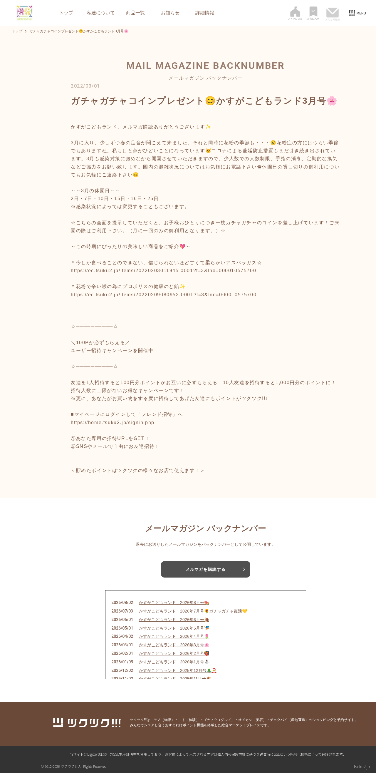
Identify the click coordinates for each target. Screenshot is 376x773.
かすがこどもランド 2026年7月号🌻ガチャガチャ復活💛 (193, 611)
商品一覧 (135, 13)
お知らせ (170, 13)
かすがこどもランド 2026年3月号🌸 (174, 645)
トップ (66, 13)
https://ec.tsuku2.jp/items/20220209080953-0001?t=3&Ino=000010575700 (163, 294)
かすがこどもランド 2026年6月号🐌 (174, 619)
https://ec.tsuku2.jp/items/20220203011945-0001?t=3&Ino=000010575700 (163, 270)
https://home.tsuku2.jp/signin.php (113, 422)
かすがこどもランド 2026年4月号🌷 (174, 636)
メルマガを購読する (206, 569)
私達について (101, 13)
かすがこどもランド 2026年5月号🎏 (174, 628)
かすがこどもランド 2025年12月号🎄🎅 (177, 670)
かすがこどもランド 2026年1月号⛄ (174, 662)
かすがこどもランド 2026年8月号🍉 (174, 602)
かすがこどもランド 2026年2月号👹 (174, 653)
